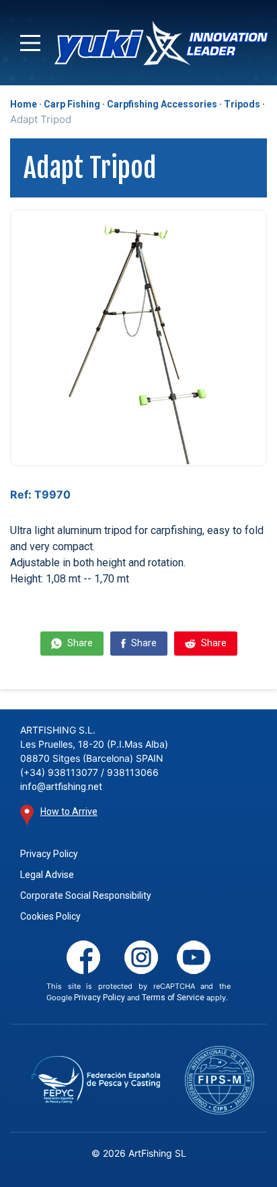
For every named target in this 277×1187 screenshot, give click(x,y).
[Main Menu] (30, 43)
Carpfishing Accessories (162, 104)
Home (23, 104)
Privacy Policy (49, 853)
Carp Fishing (72, 104)
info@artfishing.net (61, 786)
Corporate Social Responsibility (85, 895)
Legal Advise (47, 874)
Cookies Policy (50, 916)
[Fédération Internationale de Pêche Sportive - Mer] (220, 1079)
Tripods (242, 104)
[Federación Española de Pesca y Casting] (96, 1080)
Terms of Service (173, 997)
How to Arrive (68, 811)
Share (79, 643)
